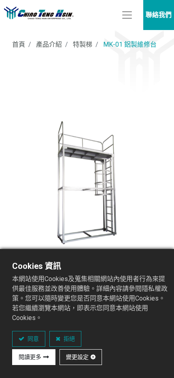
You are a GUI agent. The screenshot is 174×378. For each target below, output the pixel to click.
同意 (32, 338)
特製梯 (82, 44)
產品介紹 (49, 44)
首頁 (18, 44)
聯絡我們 (159, 15)
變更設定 (77, 357)
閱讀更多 (30, 357)
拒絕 (68, 338)
